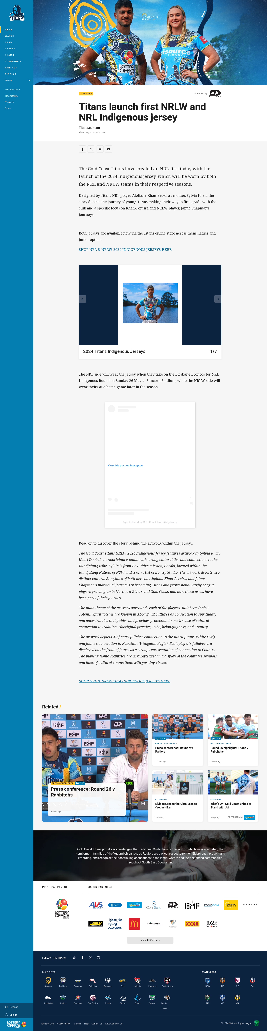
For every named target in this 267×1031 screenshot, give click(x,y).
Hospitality (11, 95)
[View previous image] (82, 299)
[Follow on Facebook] (82, 957)
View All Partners (150, 940)
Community (13, 61)
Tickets (9, 102)
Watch (10, 35)
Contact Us (97, 1023)
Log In (14, 1014)
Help (86, 1023)
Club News (86, 94)
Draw (9, 42)
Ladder (10, 48)
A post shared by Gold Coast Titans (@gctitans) (150, 522)
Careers (77, 1023)
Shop (8, 108)
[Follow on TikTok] (74, 957)
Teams (9, 55)
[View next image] (218, 299)
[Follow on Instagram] (98, 957)
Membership (12, 89)
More (9, 80)
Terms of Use (47, 1023)
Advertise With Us (113, 1023)
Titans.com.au (89, 127)
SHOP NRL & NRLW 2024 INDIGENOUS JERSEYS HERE (125, 249)
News (9, 29)
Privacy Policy (63, 1023)
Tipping (10, 74)
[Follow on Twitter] (90, 957)
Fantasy (11, 67)
